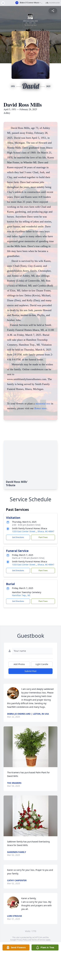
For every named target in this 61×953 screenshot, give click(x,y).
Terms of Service (38, 940)
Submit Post (30, 671)
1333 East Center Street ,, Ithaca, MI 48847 (33, 531)
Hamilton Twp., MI (21, 595)
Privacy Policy (22, 940)
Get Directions (18, 537)
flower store (40, 408)
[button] (30, 746)
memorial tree (42, 403)
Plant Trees (43, 537)
